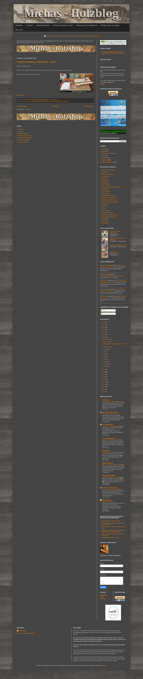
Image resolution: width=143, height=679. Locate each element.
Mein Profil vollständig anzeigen (26, 633)
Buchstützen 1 (106, 176)
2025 (103, 325)
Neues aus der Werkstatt (109, 488)
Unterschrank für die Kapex (109, 215)
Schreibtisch (65, 101)
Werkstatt (104, 158)
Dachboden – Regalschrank (109, 426)
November (106, 341)
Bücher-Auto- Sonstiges (110, 25)
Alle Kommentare (107, 313)
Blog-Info (19, 30)
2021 (103, 334)
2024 (103, 327)
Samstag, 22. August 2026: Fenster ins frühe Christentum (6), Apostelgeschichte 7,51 (113, 53)
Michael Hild (103, 274)
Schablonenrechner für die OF (110, 537)
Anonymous (103, 281)
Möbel (103, 151)
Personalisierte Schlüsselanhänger (111, 401)
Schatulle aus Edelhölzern (109, 198)
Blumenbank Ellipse (107, 174)
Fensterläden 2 (106, 183)
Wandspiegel (105, 219)
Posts (104, 310)
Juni (104, 354)
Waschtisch (105, 221)
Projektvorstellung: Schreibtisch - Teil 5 (36, 62)
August (105, 349)
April (104, 359)
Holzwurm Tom (106, 500)
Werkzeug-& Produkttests (87, 25)
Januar (105, 366)
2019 (103, 369)
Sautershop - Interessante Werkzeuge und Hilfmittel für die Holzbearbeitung (114, 531)
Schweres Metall (106, 452)
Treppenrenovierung (107, 212)
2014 (103, 382)
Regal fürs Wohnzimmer (108, 195)
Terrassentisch (106, 210)
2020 (103, 337)
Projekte (29, 25)
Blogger (104, 665)
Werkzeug (104, 160)
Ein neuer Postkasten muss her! (110, 413)
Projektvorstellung (46, 101)
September (106, 347)
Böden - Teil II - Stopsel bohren (110, 464)
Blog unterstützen (23, 142)
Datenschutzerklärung (108, 501)
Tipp (103, 155)
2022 (103, 332)
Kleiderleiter (105, 440)
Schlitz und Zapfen (56, 101)
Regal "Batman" (106, 191)
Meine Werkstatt (43, 25)
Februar (105, 364)
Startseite (55, 106)
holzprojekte (106, 451)
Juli (104, 352)
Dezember (106, 339)
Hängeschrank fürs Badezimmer (111, 187)
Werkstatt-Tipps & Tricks (63, 25)
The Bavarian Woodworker (110, 412)
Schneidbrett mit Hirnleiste (109, 200)
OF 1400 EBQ (33, 101)
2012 (103, 386)
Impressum (103, 595)
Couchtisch (105, 178)
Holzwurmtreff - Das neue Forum (111, 521)
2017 (103, 374)
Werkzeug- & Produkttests (25, 138)
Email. (42, 42)
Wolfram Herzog (104, 265)
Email (101, 597)
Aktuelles (19, 25)
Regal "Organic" (106, 193)
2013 (103, 384)
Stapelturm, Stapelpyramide (109, 477)
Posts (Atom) (27, 109)
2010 (103, 391)
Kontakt (102, 84)
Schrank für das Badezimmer (110, 202)
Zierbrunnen (105, 223)
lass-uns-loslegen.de (108, 438)
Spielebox (104, 206)
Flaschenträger (106, 185)
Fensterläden (105, 180)
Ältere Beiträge (89, 106)
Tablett (103, 208)
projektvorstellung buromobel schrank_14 (112, 275)
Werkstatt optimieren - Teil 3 (118, 245)
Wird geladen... (104, 62)
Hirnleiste (24, 101)
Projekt (39, 101)
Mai (104, 356)
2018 (103, 372)
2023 (103, 330)
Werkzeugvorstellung (108, 162)
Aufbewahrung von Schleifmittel (115, 232)
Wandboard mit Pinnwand (109, 217)
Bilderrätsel (113, 252)
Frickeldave (105, 400)
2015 (103, 379)
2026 (103, 322)
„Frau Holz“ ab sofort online (109, 489)
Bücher (104, 149)
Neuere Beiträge (22, 106)
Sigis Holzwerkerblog (108, 475)
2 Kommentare (53, 99)
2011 (103, 389)
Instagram (103, 599)
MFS (28, 101)
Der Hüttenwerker (107, 424)
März (105, 361)
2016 (103, 377)
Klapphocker (105, 189)
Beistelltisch (105, 172)
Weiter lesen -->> (21, 95)
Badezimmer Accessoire (108, 170)
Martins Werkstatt (107, 463)
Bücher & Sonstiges (24, 140)
